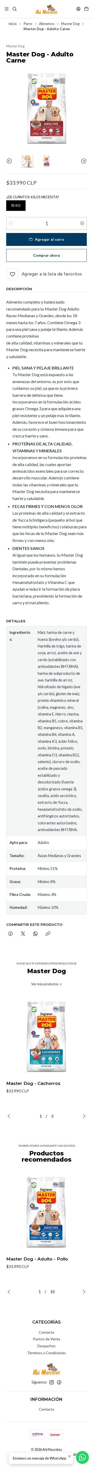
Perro (28, 24)
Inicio (13, 24)
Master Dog (70, 24)
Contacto (46, 1332)
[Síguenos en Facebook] (59, 1382)
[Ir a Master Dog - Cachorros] (46, 1036)
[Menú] (6, 9)
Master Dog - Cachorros (33, 1083)
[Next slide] (83, 161)
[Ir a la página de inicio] (46, 9)
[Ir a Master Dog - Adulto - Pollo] (46, 1212)
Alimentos (47, 24)
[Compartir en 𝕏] (23, 934)
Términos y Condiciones (46, 1353)
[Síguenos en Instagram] (51, 1382)
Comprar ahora (46, 255)
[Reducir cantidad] (10, 223)
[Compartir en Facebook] (10, 934)
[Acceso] (78, 9)
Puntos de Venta (46, 1339)
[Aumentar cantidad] (82, 223)
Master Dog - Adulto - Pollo (37, 1259)
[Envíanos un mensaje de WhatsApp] (82, 1457)
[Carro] (86, 9)
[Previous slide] (10, 161)
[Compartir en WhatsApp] (35, 934)
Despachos (46, 1346)
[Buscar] (14, 9)
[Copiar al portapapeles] (48, 934)
